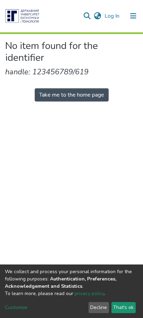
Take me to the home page (71, 95)
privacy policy (89, 293)
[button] (97, 16)
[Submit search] (87, 16)
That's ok (123, 307)
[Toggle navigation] (133, 16)
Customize (16, 307)
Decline (98, 307)
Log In (112, 16)
